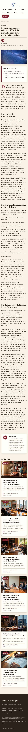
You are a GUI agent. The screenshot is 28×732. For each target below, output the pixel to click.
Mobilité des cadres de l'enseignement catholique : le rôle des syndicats (11, 559)
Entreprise (9, 12)
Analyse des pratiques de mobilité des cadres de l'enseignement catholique (11, 597)
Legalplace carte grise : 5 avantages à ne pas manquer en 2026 (10, 672)
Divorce (16, 12)
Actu (15, 9)
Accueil (4, 9)
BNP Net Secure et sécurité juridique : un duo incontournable (13, 635)
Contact (5, 16)
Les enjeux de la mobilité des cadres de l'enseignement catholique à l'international (12, 520)
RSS (12, 713)
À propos (22, 12)
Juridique (9, 9)
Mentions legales (5, 713)
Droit (22, 9)
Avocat (3, 12)
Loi (18, 9)
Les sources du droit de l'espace (13, 71)
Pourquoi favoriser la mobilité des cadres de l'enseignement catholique (11, 482)
